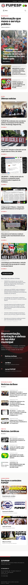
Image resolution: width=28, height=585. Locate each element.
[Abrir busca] (25, 10)
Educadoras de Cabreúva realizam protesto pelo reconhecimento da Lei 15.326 (14, 319)
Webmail (25, 1)
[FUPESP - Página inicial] (14, 6)
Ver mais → (3, 386)
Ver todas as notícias (7, 273)
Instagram (20, 1)
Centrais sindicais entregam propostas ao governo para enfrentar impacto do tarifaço (14, 313)
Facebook (15, 1)
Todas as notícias (5, 27)
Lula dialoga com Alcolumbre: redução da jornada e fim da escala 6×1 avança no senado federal (15, 299)
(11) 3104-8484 (4, 576)
